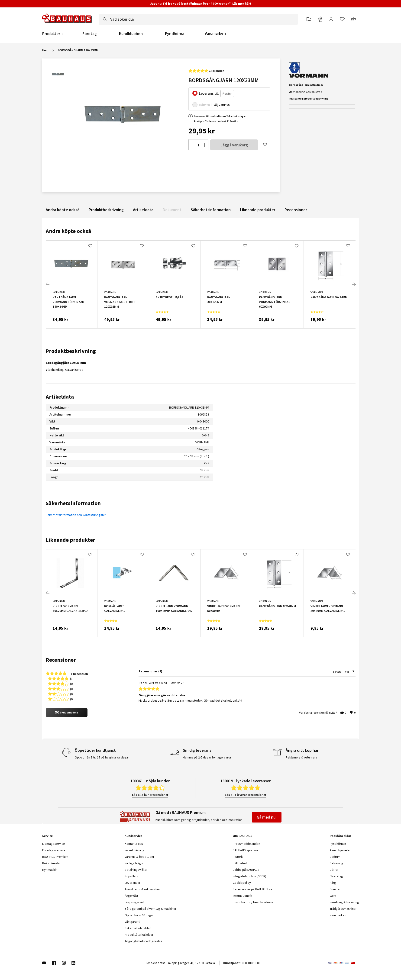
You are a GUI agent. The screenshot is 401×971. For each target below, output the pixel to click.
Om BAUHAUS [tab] (242, 836)
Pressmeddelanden (246, 844)
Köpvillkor (132, 876)
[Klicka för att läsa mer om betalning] (343, 963)
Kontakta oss (134, 844)
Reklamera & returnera (301, 757)
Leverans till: (209, 93)
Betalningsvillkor (136, 870)
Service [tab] (47, 836)
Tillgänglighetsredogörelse (143, 941)
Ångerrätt (131, 896)
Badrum (335, 857)
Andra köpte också (62, 209)
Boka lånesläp (51, 863)
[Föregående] (47, 284)
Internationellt (242, 896)
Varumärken (215, 33)
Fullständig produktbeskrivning (308, 98)
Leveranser (132, 883)
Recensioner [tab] (61, 659)
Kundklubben (131, 34)
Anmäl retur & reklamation (143, 889)
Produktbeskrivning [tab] (71, 351)
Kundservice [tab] (133, 836)
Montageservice (53, 844)
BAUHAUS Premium (55, 857)
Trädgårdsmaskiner (343, 908)
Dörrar (334, 870)
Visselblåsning (134, 850)
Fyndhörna (174, 34)
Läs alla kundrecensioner (150, 795)
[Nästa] (353, 284)
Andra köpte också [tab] (68, 231)
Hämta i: (206, 104)
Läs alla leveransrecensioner (245, 795)
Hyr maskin (49, 870)
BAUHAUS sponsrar (246, 850)
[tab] (150, 672)
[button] (66, 712)
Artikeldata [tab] (60, 396)
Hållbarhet (240, 863)
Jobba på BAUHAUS (246, 870)
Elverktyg (336, 876)
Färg (333, 883)
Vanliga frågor (134, 863)
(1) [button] (72, 678)
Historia (238, 857)
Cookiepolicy (242, 883)
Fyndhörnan (338, 844)
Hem (45, 50)
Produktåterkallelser (139, 934)
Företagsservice (53, 850)
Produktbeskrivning (106, 209)
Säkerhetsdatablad (138, 928)
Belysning (336, 863)
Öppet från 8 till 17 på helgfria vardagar (102, 757)
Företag (89, 34)
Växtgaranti (132, 921)
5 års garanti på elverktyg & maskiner (150, 908)
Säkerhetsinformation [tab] (73, 503)
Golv (333, 896)
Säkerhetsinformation (211, 209)
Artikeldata (143, 209)
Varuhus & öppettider (139, 857)
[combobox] (198, 19)
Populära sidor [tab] (340, 836)
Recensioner (296, 209)
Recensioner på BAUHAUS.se (252, 889)
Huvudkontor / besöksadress (253, 902)
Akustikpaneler (340, 850)
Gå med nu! (267, 817)
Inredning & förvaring (344, 902)
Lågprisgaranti (135, 902)
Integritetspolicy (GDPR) (249, 876)
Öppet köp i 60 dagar (139, 915)
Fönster (335, 889)
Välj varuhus (221, 105)
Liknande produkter (257, 209)
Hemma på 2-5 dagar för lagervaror (207, 757)
